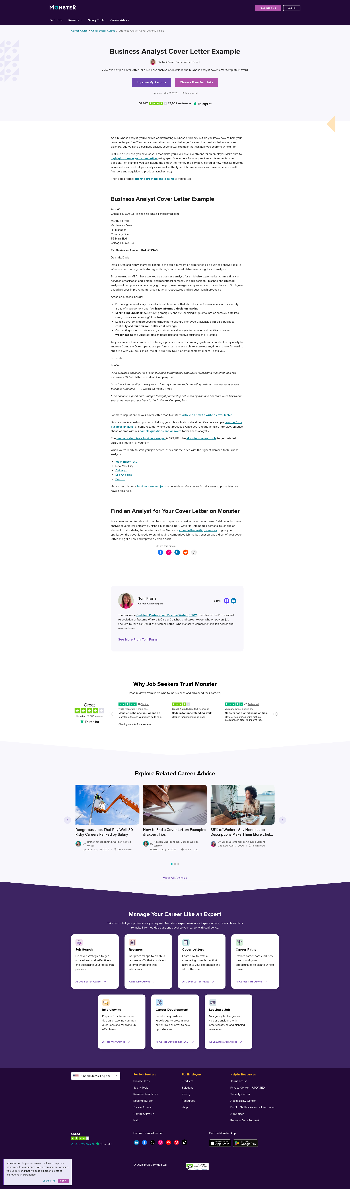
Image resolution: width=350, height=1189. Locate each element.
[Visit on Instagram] (169, 552)
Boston (120, 479)
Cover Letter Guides (103, 30)
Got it (63, 1181)
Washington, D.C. (126, 462)
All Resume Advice (139, 981)
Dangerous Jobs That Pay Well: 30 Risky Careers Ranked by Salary (104, 832)
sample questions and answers (160, 431)
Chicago (121, 470)
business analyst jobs (151, 486)
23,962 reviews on (83, 1144)
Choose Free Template (196, 82)
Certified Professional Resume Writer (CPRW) (166, 615)
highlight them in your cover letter (134, 158)
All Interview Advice (113, 1041)
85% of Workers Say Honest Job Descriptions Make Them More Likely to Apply (241, 832)
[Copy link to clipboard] (194, 552)
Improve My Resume (151, 82)
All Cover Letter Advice (195, 981)
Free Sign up (268, 7)
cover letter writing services (198, 530)
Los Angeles (123, 475)
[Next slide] (282, 820)
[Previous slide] (67, 820)
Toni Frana (168, 62)
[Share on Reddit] (185, 552)
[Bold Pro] (226, 601)
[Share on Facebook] (160, 552)
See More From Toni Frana (138, 639)
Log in (292, 7)
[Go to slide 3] (178, 864)
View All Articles (175, 877)
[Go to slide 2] (175, 864)
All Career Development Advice (174, 1041)
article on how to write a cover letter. (207, 415)
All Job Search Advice (88, 981)
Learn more (49, 1181)
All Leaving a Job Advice (223, 1041)
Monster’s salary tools (201, 438)
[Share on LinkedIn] (177, 552)
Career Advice (79, 30)
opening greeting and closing (154, 179)
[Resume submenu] (81, 20)
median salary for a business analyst (141, 438)
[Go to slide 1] (172, 864)
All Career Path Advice (249, 981)
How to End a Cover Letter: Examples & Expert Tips (174, 832)
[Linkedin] (233, 601)
